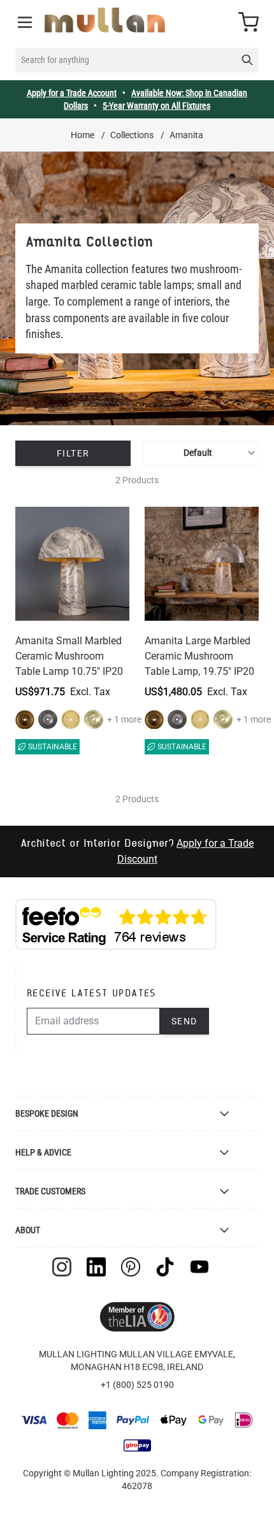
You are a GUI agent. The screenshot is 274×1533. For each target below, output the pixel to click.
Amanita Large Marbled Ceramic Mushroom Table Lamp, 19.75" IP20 (199, 656)
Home (82, 135)
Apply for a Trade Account (72, 93)
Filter (73, 453)
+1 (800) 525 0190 (137, 1385)
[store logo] (105, 20)
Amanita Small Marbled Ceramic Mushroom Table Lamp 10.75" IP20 (69, 656)
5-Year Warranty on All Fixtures (156, 106)
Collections (132, 135)
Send (184, 1021)
